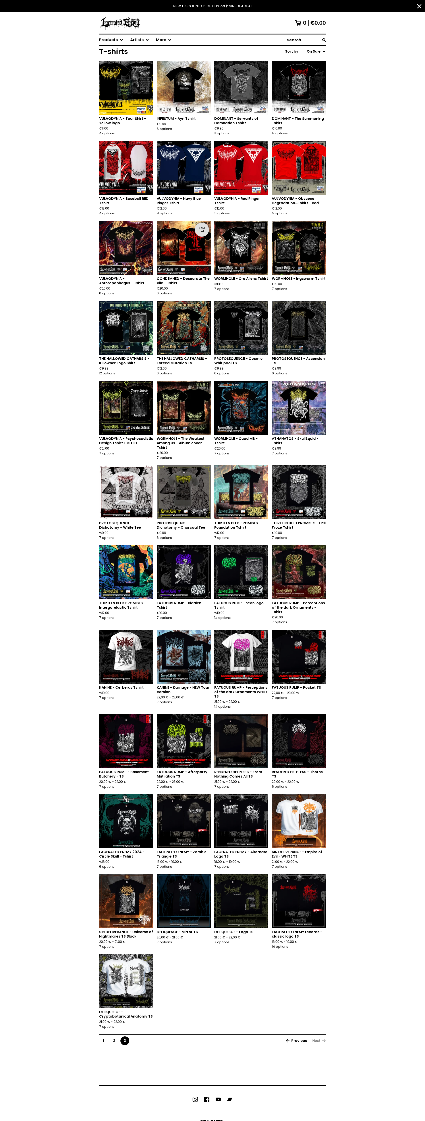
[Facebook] (206, 1099)
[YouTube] (218, 1099)
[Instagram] (195, 1099)
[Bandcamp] (229, 1099)
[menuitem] (111, 39)
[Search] (324, 39)
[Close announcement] (419, 6)
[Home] (120, 23)
